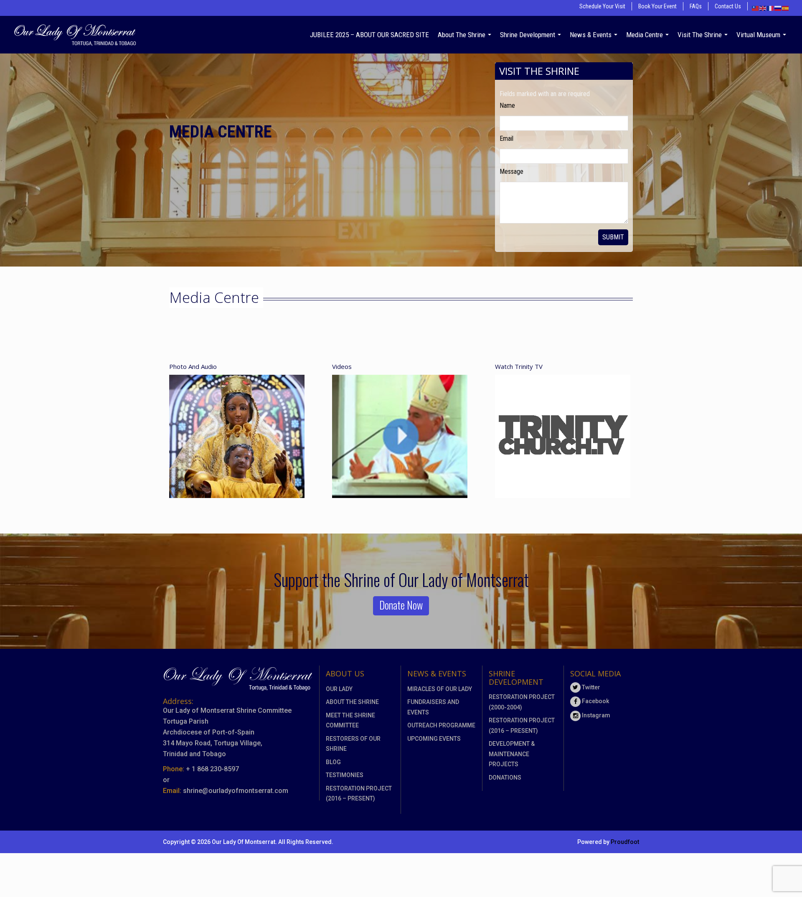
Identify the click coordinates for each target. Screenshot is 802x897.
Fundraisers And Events (433, 707)
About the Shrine (462, 34)
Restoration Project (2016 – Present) (359, 793)
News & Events (591, 34)
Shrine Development (528, 34)
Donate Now (401, 604)
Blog (333, 762)
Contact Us (728, 6)
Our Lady (339, 689)
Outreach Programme (441, 725)
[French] (770, 8)
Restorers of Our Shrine (353, 743)
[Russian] (778, 8)
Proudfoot (625, 842)
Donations (505, 777)
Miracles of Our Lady (439, 689)
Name (507, 105)
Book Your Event (657, 6)
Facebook (595, 701)
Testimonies (344, 775)
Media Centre (645, 34)
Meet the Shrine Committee (350, 720)
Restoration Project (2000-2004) (522, 702)
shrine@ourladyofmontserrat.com (235, 791)
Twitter (590, 687)
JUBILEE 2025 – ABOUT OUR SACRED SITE (369, 34)
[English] (763, 8)
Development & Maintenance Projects (512, 753)
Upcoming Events (434, 738)
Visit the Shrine (700, 34)
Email (506, 138)
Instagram (595, 715)
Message (511, 171)
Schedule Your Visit (602, 6)
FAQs (696, 6)
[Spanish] (785, 8)
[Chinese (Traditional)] (755, 8)
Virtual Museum (759, 34)
